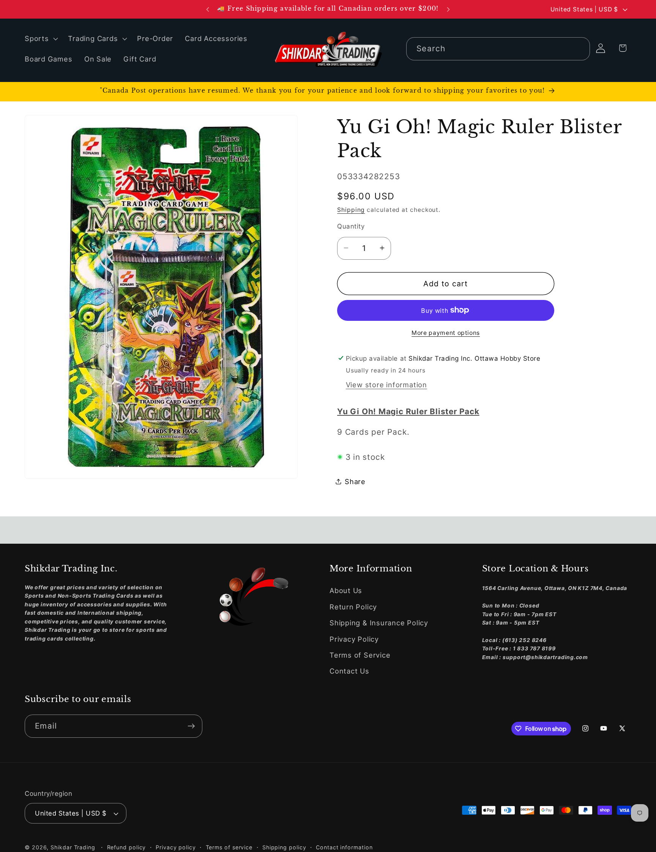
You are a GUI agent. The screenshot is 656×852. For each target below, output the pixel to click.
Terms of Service (360, 655)
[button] (40, 38)
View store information (386, 384)
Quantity (350, 226)
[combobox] (498, 49)
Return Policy (353, 607)
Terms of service (229, 847)
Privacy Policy (354, 639)
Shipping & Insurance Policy (379, 622)
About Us (346, 590)
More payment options (446, 332)
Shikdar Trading (72, 847)
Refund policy (126, 847)
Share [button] (355, 481)
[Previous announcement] (207, 9)
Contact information (344, 847)
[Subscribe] (191, 726)
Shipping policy (284, 847)
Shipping (351, 209)
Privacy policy (176, 847)
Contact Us (349, 671)
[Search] (579, 48)
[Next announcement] (448, 9)
